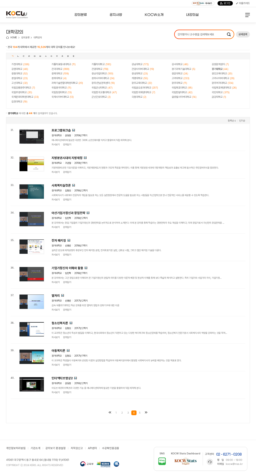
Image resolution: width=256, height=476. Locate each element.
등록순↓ (232, 120)
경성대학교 (140, 73)
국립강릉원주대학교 (23, 87)
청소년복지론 (60, 323)
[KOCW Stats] (185, 461)
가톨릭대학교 (101, 64)
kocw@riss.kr (234, 464)
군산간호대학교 (101, 96)
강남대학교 (140, 64)
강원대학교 (19, 69)
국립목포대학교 (182, 87)
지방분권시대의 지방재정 (67, 158)
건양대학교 (100, 69)
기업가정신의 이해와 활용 (67, 268)
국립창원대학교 (62, 92)
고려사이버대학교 (223, 78)
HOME (13, 37)
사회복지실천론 (61, 185)
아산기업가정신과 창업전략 (68, 213)
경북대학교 (60, 73)
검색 (229, 34)
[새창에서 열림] (86, 464)
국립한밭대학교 (182, 92)
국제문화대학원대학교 (25, 96)
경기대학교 (220, 69)
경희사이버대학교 (103, 78)
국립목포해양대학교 (224, 87)
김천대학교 (19, 101)
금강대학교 (219, 96)
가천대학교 (20, 64)
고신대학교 (19, 83)
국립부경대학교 (21, 92)
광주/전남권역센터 (103, 83)
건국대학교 (60, 69)
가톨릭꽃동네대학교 (63, 64)
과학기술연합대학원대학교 (67, 83)
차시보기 (56, 144)
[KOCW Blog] (162, 461)
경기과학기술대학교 (183, 69)
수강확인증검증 (110, 448)
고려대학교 (180, 78)
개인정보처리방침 (16, 448)
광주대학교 (179, 83)
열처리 (56, 295)
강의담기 (67, 144)
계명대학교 (140, 78)
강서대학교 (180, 64)
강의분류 (25, 37)
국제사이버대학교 (63, 96)
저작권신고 (77, 448)
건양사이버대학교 (143, 69)
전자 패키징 (59, 240)
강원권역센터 (220, 64)
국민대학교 (221, 92)
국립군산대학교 (102, 87)
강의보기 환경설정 (55, 448)
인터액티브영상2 (62, 378)
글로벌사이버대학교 (184, 96)
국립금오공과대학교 (145, 87)
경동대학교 (19, 73)
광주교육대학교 (142, 83)
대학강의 (38, 37)
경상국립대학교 (102, 73)
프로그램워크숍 (61, 130)
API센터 (92, 448)
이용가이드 (244, 3)
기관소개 (35, 448)
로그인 (227, 3)
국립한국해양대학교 (143, 92)
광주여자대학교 (222, 83)
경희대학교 (59, 78)
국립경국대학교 (61, 87)
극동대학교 (139, 96)
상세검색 (243, 34)
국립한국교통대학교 (104, 92)
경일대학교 (19, 78)
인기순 (242, 120)
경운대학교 (180, 73)
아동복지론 (58, 350)
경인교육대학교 (222, 73)
